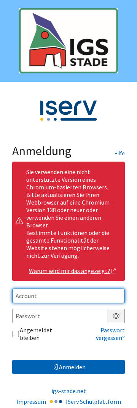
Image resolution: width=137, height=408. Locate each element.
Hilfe (120, 153)
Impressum (31, 401)
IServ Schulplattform (93, 401)
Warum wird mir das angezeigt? (69, 271)
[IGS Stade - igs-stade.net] (68, 40)
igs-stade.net (68, 391)
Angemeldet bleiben (36, 333)
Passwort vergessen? (110, 333)
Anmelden (72, 367)
